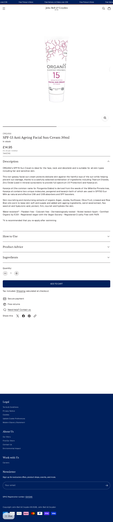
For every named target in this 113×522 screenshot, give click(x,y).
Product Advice (13, 246)
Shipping (20, 291)
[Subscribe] (106, 485)
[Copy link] (35, 315)
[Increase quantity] (16, 273)
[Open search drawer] (103, 8)
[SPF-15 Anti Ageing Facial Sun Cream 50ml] (56, 69)
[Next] (104, 366)
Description (10, 161)
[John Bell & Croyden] (56, 8)
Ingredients (10, 257)
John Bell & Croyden (47, 507)
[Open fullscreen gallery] (105, 118)
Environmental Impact (12, 448)
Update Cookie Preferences (14, 419)
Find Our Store (9, 441)
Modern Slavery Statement (14, 422)
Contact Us (7, 444)
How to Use (10, 236)
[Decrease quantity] (5, 273)
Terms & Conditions (10, 407)
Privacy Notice (9, 411)
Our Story (7, 437)
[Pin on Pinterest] (29, 315)
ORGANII (7, 133)
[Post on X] (17, 315)
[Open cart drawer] (109, 8)
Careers (6, 463)
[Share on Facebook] (23, 315)
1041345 (28, 497)
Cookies (6, 415)
